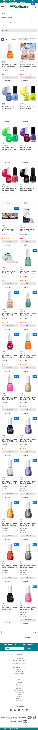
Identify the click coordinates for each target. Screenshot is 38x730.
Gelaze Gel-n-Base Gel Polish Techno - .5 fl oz (9, 482)
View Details (28, 77)
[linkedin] (27, 710)
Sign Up (21, 671)
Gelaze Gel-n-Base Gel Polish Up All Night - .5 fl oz (9, 440)
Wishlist (19, 669)
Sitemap (16, 728)
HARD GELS (19, 682)
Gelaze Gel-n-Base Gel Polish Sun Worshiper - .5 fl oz (10, 524)
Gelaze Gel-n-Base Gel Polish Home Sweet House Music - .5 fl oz (28, 356)
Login (16, 671)
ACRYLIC (19, 686)
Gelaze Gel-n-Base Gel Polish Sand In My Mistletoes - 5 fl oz (9, 314)
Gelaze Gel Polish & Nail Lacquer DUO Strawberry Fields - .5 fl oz (9, 189)
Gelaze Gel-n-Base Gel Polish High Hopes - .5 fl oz (9, 566)
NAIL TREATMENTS (19, 692)
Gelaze (3, 61)
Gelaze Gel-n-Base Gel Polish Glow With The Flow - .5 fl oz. (9, 398)
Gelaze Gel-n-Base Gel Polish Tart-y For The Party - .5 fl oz (28, 482)
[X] (23, 710)
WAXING (19, 694)
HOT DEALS (19, 696)
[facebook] (11, 710)
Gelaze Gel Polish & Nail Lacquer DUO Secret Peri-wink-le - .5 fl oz (9, 107)
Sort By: (14, 39)
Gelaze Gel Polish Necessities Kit (8, 230)
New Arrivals (19, 698)
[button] (19, 23)
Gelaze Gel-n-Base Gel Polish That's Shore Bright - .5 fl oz (28, 440)
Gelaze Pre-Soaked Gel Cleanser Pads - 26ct (9, 272)
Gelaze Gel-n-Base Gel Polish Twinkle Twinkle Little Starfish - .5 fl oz (28, 272)
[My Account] (32, 0)
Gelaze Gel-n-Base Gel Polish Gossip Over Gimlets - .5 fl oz (28, 566)
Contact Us (19, 700)
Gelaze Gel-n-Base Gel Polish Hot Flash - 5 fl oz (9, 356)
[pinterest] (15, 710)
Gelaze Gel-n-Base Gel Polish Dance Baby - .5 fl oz (28, 608)
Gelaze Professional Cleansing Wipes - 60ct (27, 230)
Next (33, 632)
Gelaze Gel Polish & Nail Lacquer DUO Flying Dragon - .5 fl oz (28, 148)
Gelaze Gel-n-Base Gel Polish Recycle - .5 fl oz (28, 524)
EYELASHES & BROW (19, 690)
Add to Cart (9, 77)
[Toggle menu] (2, 6)
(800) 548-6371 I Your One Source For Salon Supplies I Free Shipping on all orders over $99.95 (14, 2)
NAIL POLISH (19, 688)
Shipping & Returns (19, 673)
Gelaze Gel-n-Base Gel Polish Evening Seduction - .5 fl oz (9, 608)
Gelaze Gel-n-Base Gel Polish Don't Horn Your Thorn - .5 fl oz (28, 398)
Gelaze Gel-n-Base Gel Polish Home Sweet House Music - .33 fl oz (9, 65)
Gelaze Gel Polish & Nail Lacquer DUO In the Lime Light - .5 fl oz (9, 148)
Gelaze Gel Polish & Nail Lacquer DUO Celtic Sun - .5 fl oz (27, 107)
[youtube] (19, 710)
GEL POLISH (19, 684)
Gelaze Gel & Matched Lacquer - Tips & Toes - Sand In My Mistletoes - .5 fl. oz (28, 65)
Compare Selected (30, 637)
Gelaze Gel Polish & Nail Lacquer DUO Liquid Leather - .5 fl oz (27, 189)
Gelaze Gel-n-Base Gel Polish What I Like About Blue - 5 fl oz (28, 314)
